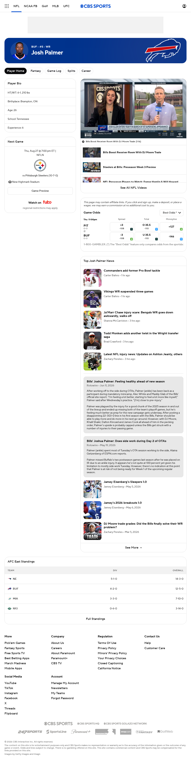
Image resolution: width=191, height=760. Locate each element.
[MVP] (125, 730)
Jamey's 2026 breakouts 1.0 (123, 503)
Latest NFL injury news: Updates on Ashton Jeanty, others (143, 354)
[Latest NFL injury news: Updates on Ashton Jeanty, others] (92, 361)
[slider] (133, 127)
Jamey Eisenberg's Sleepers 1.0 (125, 482)
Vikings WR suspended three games (128, 291)
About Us (57, 643)
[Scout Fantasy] (144, 731)
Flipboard (11, 713)
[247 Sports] (30, 731)
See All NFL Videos (133, 188)
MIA (15, 598)
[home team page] (40, 165)
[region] (133, 108)
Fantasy (36, 71)
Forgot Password (62, 698)
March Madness (15, 663)
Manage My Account (65, 683)
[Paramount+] (81, 731)
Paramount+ (59, 658)
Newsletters (59, 688)
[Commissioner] (105, 730)
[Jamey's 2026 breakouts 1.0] (92, 510)
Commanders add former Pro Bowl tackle (132, 270)
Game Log (54, 71)
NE (15, 579)
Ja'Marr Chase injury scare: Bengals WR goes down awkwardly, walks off (138, 314)
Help (147, 643)
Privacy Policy (107, 648)
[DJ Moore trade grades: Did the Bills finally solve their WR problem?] (92, 531)
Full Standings (95, 619)
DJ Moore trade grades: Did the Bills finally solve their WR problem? (143, 525)
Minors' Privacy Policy (112, 653)
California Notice (109, 665)
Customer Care (154, 648)
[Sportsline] (57, 731)
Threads (9, 708)
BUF (15, 589)
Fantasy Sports (14, 648)
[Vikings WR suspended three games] (92, 299)
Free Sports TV (14, 653)
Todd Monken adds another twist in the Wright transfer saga (141, 335)
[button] (6, 6)
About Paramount (63, 653)
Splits (71, 71)
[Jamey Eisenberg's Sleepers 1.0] (92, 489)
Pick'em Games (14, 643)
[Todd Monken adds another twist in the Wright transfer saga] (92, 341)
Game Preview (40, 191)
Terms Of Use (107, 643)
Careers (56, 648)
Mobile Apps (13, 668)
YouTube (10, 683)
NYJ (15, 608)
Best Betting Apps (16, 658)
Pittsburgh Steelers (36, 175)
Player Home (15, 71)
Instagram (11, 693)
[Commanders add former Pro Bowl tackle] (92, 278)
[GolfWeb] (165, 731)
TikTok (8, 688)
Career (86, 71)
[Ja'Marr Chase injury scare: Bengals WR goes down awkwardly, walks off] (92, 320)
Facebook (11, 698)
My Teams (58, 693)
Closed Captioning (110, 660)
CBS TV (56, 663)
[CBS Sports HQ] (88, 723)
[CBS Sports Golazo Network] (125, 723)
